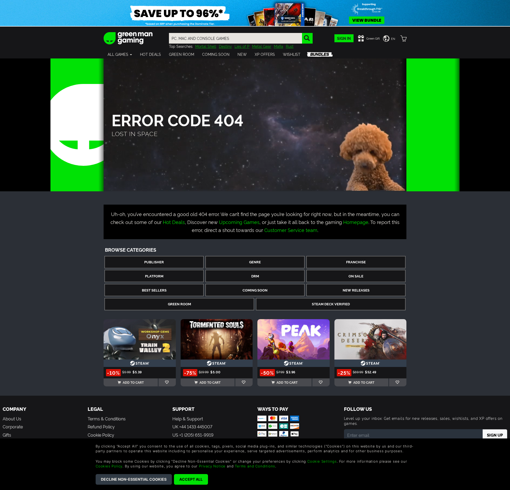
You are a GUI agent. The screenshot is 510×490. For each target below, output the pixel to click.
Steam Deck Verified (331, 304)
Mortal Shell (205, 46)
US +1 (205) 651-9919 (193, 435)
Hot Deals (174, 221)
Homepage (355, 221)
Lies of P (242, 46)
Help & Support (187, 418)
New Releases (356, 290)
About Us (12, 418)
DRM (255, 276)
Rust (290, 46)
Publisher (154, 262)
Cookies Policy (109, 466)
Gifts (7, 435)
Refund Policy (101, 426)
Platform (154, 276)
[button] (120, 54)
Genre (255, 262)
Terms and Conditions (255, 466)
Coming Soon (255, 290)
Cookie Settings (322, 461)
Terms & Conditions (107, 418)
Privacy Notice (212, 466)
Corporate (13, 426)
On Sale (355, 276)
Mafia (278, 46)
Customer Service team (290, 229)
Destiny (225, 46)
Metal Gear (261, 46)
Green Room (179, 304)
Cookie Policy (101, 435)
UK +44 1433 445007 (192, 426)
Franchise (356, 262)
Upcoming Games (239, 221)
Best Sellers (154, 290)
